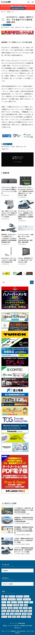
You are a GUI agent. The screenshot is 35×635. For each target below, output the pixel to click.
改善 (21, 611)
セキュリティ (27, 599)
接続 (13, 611)
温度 (3, 614)
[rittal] (14, 386)
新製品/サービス (7, 25)
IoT (6, 596)
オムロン (26, 596)
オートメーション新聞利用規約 (17, 623)
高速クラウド (29, 27)
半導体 (25, 608)
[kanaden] (14, 356)
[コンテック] (28, 137)
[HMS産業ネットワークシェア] (17, 137)
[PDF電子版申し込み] (17, 34)
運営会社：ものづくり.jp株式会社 (11, 625)
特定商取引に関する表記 (26, 625)
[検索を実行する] (32, 282)
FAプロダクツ (7, 27)
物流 (12, 614)
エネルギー (19, 596)
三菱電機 (16, 605)
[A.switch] (6, 274)
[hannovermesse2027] (14, 309)
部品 (18, 616)
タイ (9, 602)
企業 (26, 605)
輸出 (10, 616)
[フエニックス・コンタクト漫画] (14, 321)
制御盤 (10, 608)
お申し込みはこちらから (18, 8)
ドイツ (26, 602)
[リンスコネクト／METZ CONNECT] (17, 274)
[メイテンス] (28, 274)
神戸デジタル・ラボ (19, 27)
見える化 (4, 616)
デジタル (20, 602)
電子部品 (24, 616)
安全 (30, 608)
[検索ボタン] (28, 2)
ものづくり (12, 596)
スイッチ (19, 599)
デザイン (14, 602)
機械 (26, 611)
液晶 (30, 611)
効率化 (15, 608)
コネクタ (4, 599)
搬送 (17, 611)
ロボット (10, 605)
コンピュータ (12, 599)
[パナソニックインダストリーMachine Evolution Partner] (14, 432)
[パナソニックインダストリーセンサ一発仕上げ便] (14, 451)
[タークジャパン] (14, 337)
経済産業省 (17, 614)
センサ (3, 602)
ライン (3, 605)
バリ (31, 602)
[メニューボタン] (33, 2)
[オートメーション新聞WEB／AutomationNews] (6, 2)
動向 (20, 608)
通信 (14, 616)
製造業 (29, 614)
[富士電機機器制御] (14, 396)
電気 (29, 616)
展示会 (3, 611)
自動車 (24, 614)
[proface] (6, 137)
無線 (7, 614)
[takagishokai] (14, 406)
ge (2, 596)
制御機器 (4, 608)
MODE (12, 27)
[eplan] (14, 366)
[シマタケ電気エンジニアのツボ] (14, 415)
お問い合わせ (17, 627)
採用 (9, 611)
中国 (21, 605)
